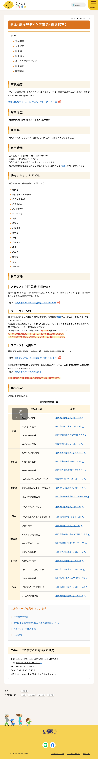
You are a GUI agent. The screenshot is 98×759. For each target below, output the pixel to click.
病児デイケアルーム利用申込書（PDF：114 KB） (36, 358)
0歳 (24, 695)
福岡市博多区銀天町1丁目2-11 (69, 470)
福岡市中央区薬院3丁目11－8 (69, 488)
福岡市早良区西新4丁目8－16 (69, 552)
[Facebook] (53, 745)
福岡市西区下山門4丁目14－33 (70, 587)
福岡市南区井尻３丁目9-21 (67, 526)
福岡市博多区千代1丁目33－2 (69, 453)
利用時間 (19, 56)
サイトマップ (86, 753)
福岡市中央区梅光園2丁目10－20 (71, 496)
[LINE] (45, 745)
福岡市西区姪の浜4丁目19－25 (70, 578)
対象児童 (19, 46)
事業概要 (19, 41)
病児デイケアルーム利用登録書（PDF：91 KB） (35, 303)
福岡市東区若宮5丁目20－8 (68, 418)
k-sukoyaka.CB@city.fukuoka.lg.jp (37, 674)
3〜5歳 (41, 695)
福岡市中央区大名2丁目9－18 (69, 479)
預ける (25, 691)
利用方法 (19, 66)
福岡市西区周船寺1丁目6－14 (69, 596)
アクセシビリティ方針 (57, 753)
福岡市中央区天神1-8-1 (28, 663)
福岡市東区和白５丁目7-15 (67, 444)
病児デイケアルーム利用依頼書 (28, 372)
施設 (63, 166)
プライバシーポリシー (73, 753)
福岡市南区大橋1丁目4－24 (68, 517)
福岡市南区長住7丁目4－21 (68, 507)
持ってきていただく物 (26, 61)
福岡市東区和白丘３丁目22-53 (69, 435)
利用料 (18, 51)
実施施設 (19, 71)
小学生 (51, 695)
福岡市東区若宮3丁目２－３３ (68, 426)
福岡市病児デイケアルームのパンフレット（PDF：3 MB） (32, 102)
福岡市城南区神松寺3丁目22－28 (71, 534)
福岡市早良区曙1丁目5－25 (68, 561)
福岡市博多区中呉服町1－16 (68, 461)
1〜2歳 (32, 695)
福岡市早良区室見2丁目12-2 (68, 569)
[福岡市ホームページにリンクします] (49, 734)
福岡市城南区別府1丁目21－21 (69, 543)
